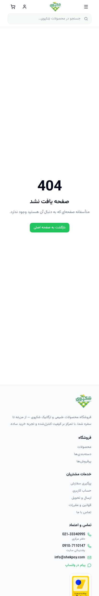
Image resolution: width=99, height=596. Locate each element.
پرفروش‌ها (84, 461)
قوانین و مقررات (80, 505)
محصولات (84, 447)
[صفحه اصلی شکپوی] (55, 7)
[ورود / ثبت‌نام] (24, 6)
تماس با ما (83, 512)
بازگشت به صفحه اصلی (50, 227)
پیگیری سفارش (81, 483)
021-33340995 (73, 534)
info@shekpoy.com (70, 557)
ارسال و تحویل (81, 498)
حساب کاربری (82, 490)
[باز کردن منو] (86, 6)
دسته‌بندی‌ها (82, 454)
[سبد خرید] (13, 6)
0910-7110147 (73, 546)
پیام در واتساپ (75, 565)
